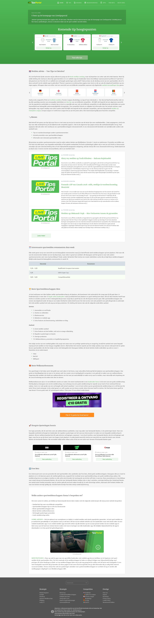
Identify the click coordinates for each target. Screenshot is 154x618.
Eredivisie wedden (55, 100)
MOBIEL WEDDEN (37, 519)
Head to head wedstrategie (67, 600)
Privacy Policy (107, 598)
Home (61, 2)
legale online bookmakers (57, 296)
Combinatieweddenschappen (68, 594)
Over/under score (64, 598)
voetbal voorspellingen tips (110, 85)
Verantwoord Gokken (109, 602)
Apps (104, 2)
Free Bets (112, 2)
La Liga (87, 600)
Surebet (41, 594)
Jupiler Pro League (90, 594)
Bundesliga (88, 598)
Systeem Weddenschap (45, 598)
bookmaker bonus (93, 381)
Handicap (42, 596)
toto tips (69, 102)
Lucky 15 (41, 602)
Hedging (41, 600)
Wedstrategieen (44, 592)
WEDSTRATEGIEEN (38, 558)
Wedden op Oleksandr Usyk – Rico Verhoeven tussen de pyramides (89, 213)
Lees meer (41, 235)
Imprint (105, 594)
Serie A (87, 602)
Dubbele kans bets (65, 596)
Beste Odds (121, 2)
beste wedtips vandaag (77, 76)
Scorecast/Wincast (65, 602)
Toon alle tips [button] (77, 57)
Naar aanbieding (46, 459)
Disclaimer (106, 596)
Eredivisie (88, 592)
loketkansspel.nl (77, 610)
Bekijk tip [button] (48, 48)
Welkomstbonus (91, 2)
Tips (69, 2)
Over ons (105, 592)
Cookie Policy (106, 600)
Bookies (79, 2)
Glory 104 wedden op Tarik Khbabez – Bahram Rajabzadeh (86, 158)
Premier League (89, 596)
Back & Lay (63, 592)
